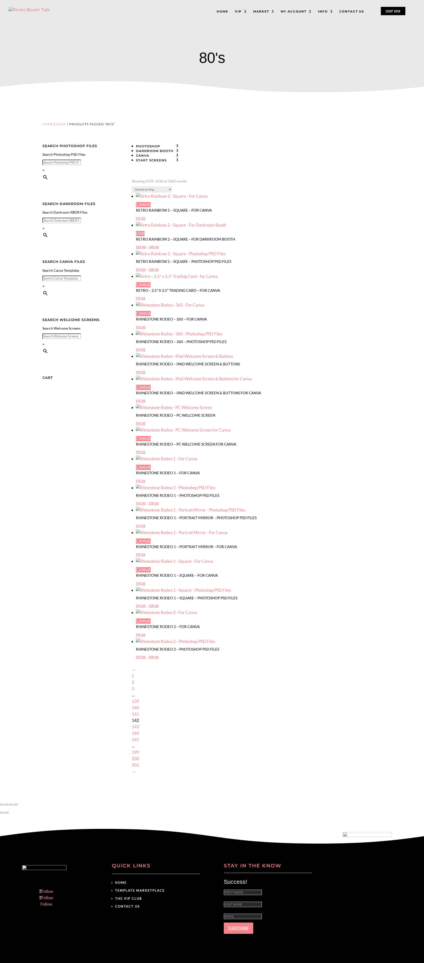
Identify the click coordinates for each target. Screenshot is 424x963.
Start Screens (151, 160)
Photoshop (148, 146)
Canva (142, 155)
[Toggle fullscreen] (7, 804)
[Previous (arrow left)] (2, 812)
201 (135, 765)
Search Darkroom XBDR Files (64, 212)
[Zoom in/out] (2, 804)
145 (135, 739)
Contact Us (127, 906)
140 (135, 707)
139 (135, 701)
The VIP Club (128, 898)
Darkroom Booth (154, 151)
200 (135, 758)
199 (135, 752)
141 (135, 714)
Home (47, 124)
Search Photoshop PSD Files (63, 154)
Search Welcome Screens (61, 328)
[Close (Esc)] (16, 804)
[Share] (11, 804)
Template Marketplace (140, 890)
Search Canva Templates (60, 270)
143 (135, 726)
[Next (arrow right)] (7, 812)
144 (135, 733)
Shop (61, 124)
